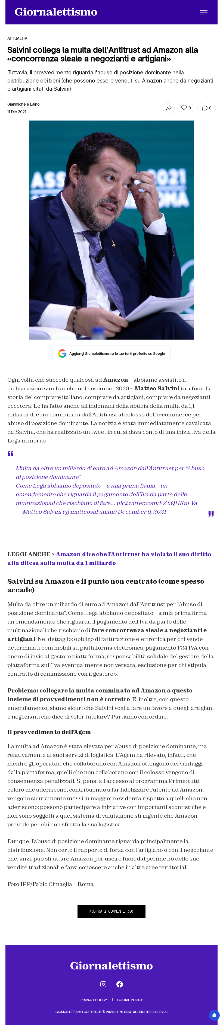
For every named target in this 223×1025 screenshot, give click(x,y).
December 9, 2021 (141, 511)
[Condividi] (169, 108)
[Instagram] (103, 984)
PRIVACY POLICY (94, 1000)
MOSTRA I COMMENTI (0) (111, 911)
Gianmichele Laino (23, 104)
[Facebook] (119, 984)
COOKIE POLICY (130, 1000)
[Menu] (203, 12)
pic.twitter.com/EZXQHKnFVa (156, 503)
